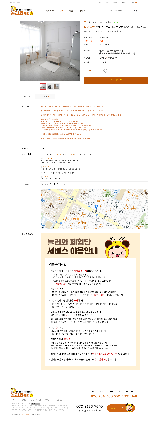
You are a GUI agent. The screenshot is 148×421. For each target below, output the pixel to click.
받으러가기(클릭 (57, 179)
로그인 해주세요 (116, 80)
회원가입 (107, 2)
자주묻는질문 (58, 400)
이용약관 (23, 400)
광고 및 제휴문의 (17, 2)
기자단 (82, 11)
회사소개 (14, 400)
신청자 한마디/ (45, 96)
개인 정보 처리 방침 (35, 400)
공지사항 (50, 11)
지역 (61, 11)
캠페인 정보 (27, 96)
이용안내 (47, 400)
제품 (71, 11)
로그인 (100, 2)
